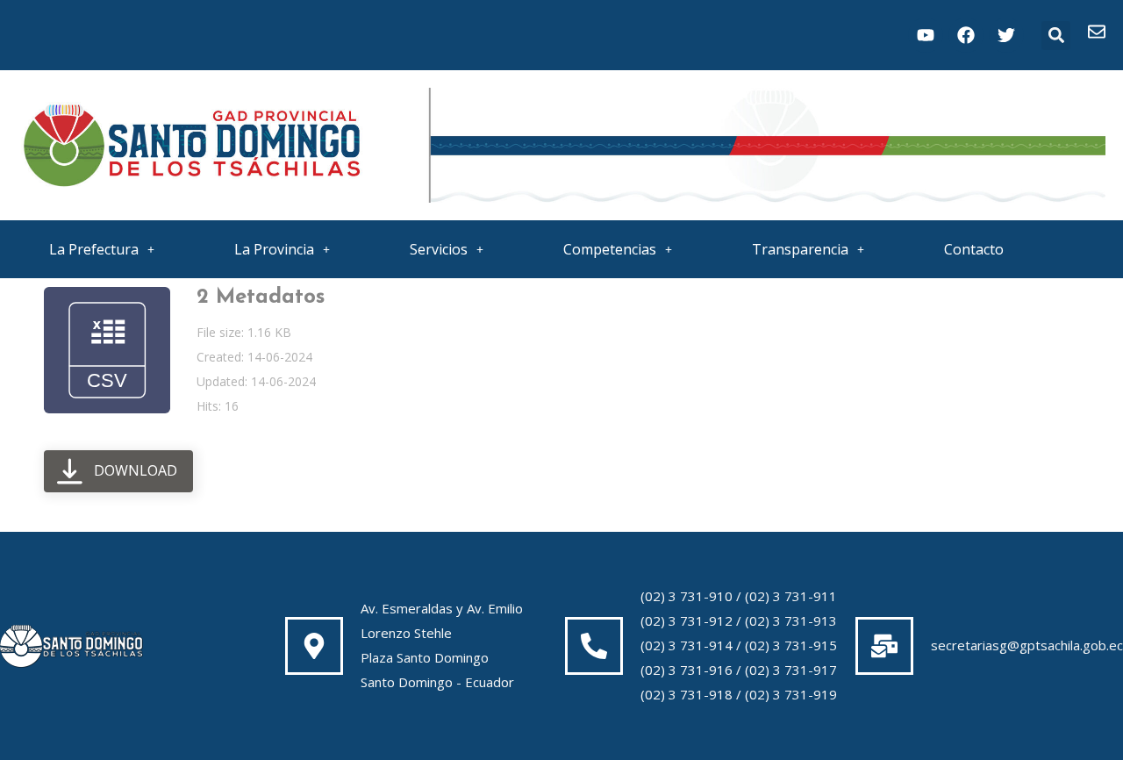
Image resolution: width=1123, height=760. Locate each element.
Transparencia (800, 249)
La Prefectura (94, 249)
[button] (1055, 35)
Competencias (609, 249)
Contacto (974, 249)
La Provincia (274, 249)
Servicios (439, 249)
